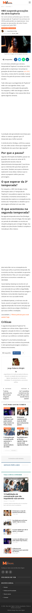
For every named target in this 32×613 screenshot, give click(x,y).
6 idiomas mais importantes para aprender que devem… (20, 550)
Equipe (6, 587)
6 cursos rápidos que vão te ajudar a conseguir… (20, 530)
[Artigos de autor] (16, 362)
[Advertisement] (16, 115)
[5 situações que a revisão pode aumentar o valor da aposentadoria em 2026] (9, 431)
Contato (6, 597)
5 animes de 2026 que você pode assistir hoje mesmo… (20, 539)
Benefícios (7, 428)
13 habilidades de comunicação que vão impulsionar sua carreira (14, 496)
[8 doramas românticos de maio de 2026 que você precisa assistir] (22, 411)
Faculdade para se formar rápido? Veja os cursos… (19, 521)
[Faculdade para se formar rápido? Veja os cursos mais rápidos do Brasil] (22, 431)
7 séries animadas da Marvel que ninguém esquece (7, 394)
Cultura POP (12, 28)
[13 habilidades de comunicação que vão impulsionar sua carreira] (16, 484)
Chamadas (4, 28)
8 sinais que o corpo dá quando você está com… (19, 511)
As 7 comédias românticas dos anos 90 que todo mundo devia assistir (23, 394)
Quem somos (7, 594)
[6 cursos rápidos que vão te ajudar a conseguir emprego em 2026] (7, 532)
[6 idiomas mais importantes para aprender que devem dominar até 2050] (7, 550)
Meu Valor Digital (20, 610)
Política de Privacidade (10, 590)
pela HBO (27, 71)
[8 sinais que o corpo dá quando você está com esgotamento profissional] (7, 513)
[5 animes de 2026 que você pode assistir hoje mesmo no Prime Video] (9, 411)
